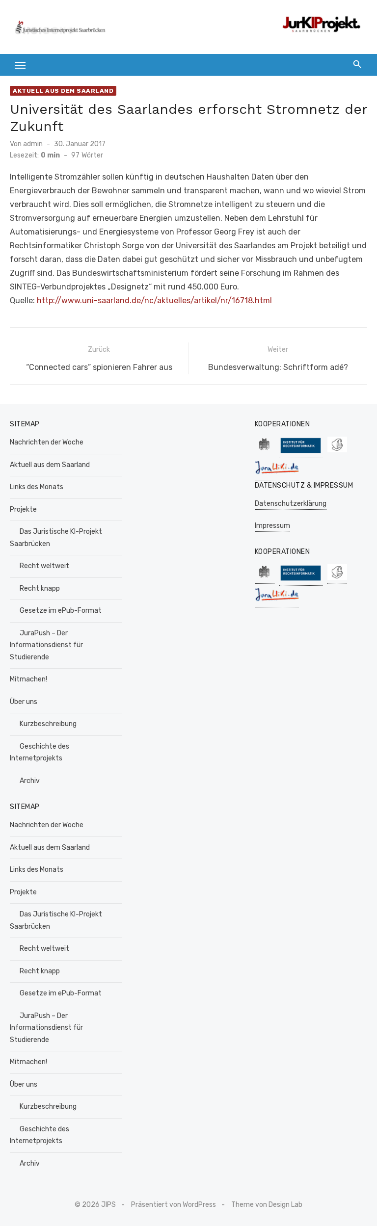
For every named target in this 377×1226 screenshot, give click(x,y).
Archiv (30, 781)
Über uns (23, 702)
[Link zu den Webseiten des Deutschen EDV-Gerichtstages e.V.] (337, 451)
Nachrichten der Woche (46, 442)
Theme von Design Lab (266, 1204)
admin (33, 144)
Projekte (23, 509)
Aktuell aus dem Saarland (63, 90)
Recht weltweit (44, 566)
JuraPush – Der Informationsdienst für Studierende (46, 645)
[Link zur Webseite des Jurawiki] (277, 475)
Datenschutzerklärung (290, 503)
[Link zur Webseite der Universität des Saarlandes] (264, 451)
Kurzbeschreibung (48, 724)
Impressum (272, 526)
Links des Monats (36, 487)
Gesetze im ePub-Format (61, 610)
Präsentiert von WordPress (173, 1204)
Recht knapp (40, 588)
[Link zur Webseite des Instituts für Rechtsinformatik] (301, 453)
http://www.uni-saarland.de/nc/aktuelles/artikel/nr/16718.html (154, 300)
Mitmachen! (28, 679)
